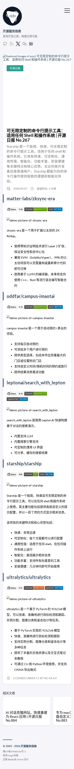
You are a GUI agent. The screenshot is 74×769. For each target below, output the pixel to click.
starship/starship (24, 463)
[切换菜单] (67, 10)
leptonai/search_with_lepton (36, 382)
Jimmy (20, 759)
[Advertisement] (37, 99)
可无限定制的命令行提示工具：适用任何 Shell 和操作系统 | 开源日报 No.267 (36, 135)
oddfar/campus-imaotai (31, 296)
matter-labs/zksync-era (31, 198)
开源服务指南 (12, 31)
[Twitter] (18, 45)
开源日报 (15, 68)
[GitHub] (5, 45)
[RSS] (11, 45)
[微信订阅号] (24, 45)
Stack (11, 759)
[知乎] (31, 45)
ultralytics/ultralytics (29, 577)
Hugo (10, 755)
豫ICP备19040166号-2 (14, 751)
